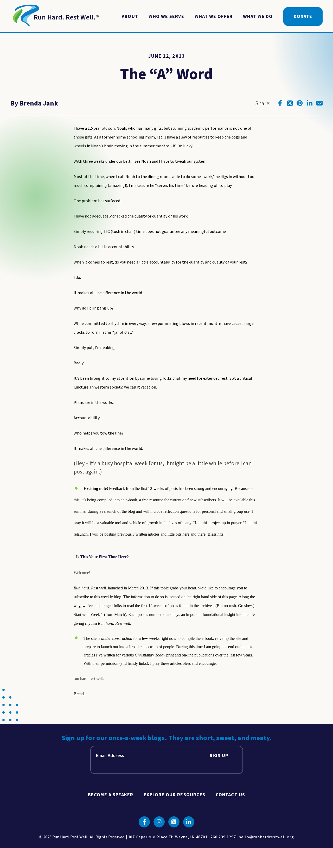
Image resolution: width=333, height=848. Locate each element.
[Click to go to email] (319, 103)
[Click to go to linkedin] (309, 103)
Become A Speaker (110, 795)
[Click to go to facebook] (280, 103)
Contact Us (230, 795)
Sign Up (219, 756)
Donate (303, 16)
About (130, 16)
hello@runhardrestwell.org (266, 837)
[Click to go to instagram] (159, 821)
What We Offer (214, 16)
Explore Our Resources (174, 795)
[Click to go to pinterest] (300, 103)
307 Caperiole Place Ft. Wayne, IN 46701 (168, 837)
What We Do (258, 16)
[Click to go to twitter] (290, 103)
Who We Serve (166, 16)
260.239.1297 (223, 837)
